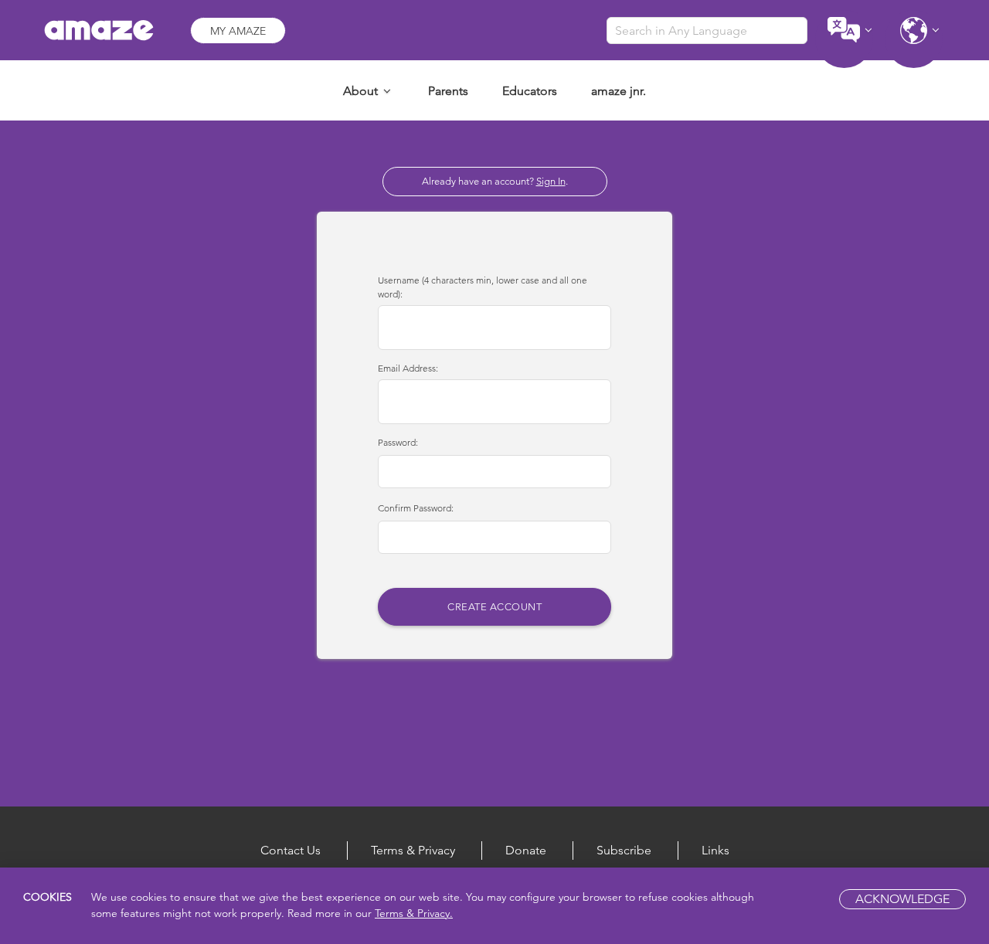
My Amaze (238, 31)
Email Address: (408, 368)
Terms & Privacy (413, 850)
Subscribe (623, 850)
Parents (448, 90)
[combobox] (707, 30)
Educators (529, 90)
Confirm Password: (416, 508)
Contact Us (290, 850)
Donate (525, 850)
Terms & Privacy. (414, 914)
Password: (398, 442)
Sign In (551, 181)
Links (715, 850)
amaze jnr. (618, 90)
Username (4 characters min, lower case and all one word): (482, 287)
